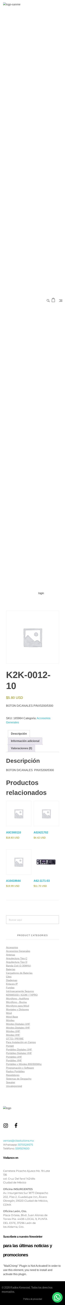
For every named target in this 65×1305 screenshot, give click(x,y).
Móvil (9, 1013)
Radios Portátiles (15, 1071)
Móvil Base (12, 1016)
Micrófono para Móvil (17, 1005)
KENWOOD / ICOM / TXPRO (22, 994)
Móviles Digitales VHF (18, 1027)
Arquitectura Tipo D (16, 962)
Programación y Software (20, 1067)
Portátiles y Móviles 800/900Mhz (24, 1064)
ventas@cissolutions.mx (18, 1140)
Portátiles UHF (14, 1056)
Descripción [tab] (19, 733)
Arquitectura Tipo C (16, 958)
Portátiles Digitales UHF (19, 1049)
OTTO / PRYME (15, 1038)
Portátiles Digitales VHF (19, 1053)
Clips (8, 976)
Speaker (10, 1082)
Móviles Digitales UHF (18, 1024)
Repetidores (12, 1075)
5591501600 (22, 1148)
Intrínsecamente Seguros (20, 991)
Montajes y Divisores (17, 1009)
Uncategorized (14, 1086)
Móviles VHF (13, 1035)
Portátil (10, 1045)
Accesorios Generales (18, 951)
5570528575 (25, 1144)
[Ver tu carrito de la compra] (54, 300)
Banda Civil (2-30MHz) (18, 965)
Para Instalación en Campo (21, 1042)
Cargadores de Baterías (19, 973)
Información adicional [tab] (25, 741)
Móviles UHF (13, 1031)
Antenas (10, 954)
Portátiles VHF (14, 1060)
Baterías (10, 969)
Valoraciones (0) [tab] (21, 748)
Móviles (10, 1020)
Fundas (10, 987)
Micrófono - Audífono (17, 998)
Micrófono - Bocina (16, 1002)
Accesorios (12, 947)
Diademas (11, 980)
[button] (57, 1297)
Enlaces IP (12, 983)
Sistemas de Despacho (18, 1078)
